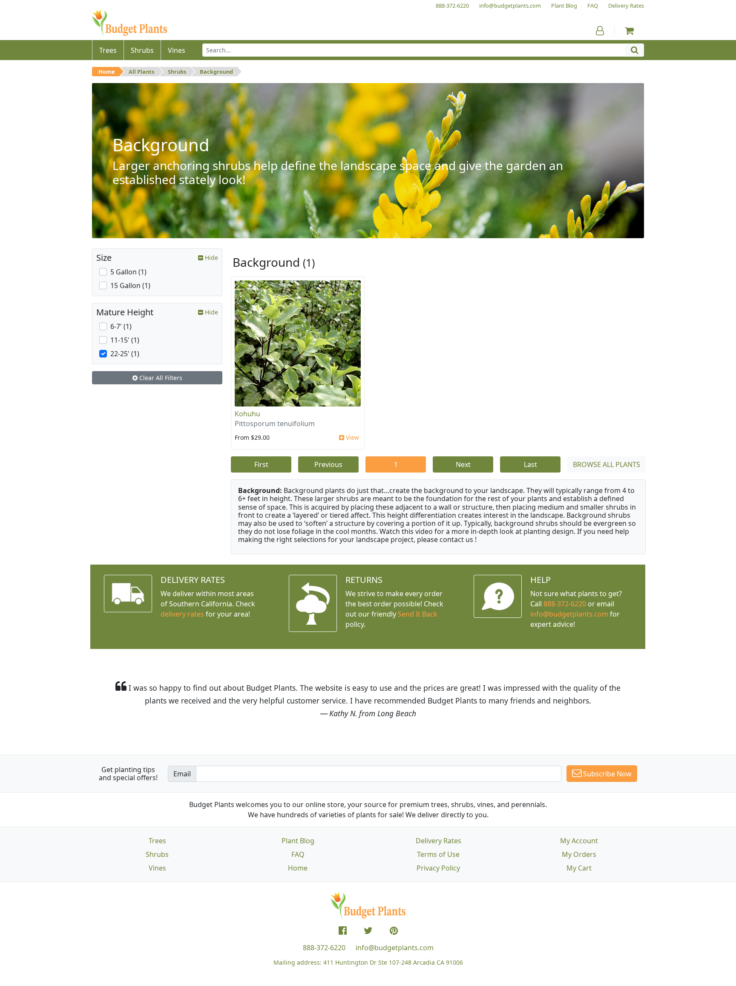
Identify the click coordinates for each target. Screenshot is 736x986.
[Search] (634, 50)
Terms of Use (438, 854)
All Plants (141, 71)
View (351, 437)
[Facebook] (342, 930)
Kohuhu (247, 413)
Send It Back (417, 614)
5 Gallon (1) (128, 272)
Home (106, 71)
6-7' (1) (121, 326)
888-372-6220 (564, 603)
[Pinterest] (394, 930)
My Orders (579, 854)
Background (216, 71)
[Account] (600, 30)
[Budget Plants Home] (129, 23)
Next (463, 464)
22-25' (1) (124, 353)
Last (530, 464)
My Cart (579, 868)
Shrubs (177, 71)
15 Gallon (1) (130, 285)
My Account (579, 840)
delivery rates (182, 614)
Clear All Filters (160, 378)
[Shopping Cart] (629, 30)
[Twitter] (368, 930)
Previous (328, 464)
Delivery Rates (438, 840)
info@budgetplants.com (395, 947)
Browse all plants (606, 464)
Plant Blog (298, 840)
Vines (157, 868)
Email (182, 773)
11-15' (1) (124, 340)
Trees (157, 840)
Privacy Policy (438, 868)
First (261, 464)
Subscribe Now (606, 773)
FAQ (298, 854)
